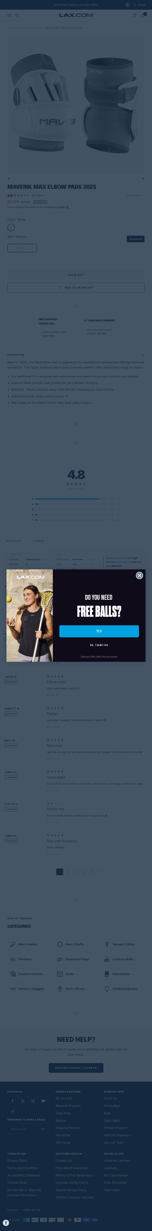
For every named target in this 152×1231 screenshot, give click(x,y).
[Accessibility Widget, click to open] (6, 1223)
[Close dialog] (139, 575)
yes (99, 631)
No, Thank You (99, 645)
